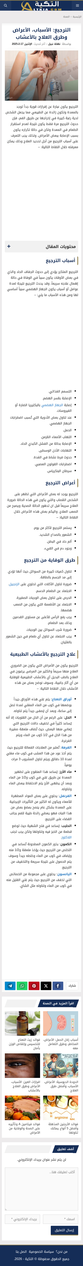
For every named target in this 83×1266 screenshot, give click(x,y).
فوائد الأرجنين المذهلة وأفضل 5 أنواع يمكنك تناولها (63, 1128)
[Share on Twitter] (46, 986)
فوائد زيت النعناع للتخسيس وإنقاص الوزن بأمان (24, 1044)
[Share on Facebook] (58, 986)
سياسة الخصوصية (41, 1252)
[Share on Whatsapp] (22, 986)
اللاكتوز (67, 837)
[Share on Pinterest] (34, 986)
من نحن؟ (61, 1252)
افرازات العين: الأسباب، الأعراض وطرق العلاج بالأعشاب (25, 1086)
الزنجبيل (14, 584)
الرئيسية (77, 17)
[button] (5, 6)
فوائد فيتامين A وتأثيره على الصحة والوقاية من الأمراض (24, 1128)
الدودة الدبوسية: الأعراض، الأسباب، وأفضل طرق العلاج (61, 1086)
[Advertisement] (41, 196)
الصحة (66, 17)
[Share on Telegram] (10, 986)
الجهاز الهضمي (52, 405)
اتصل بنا (21, 1252)
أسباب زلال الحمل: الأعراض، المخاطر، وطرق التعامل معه (60, 1044)
